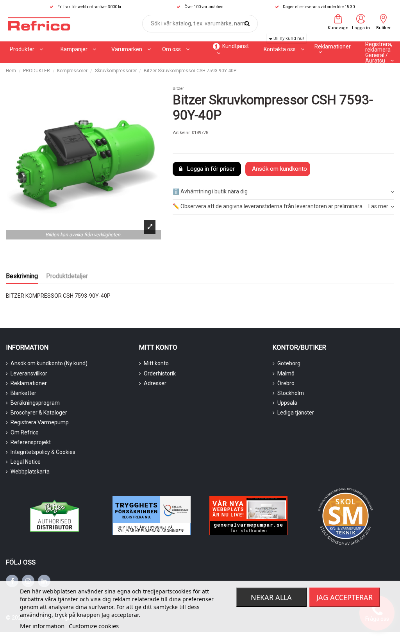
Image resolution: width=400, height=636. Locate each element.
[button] (78, 49)
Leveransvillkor (29, 373)
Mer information (42, 626)
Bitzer (178, 88)
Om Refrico (25, 432)
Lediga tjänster (295, 412)
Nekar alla (271, 597)
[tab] (283, 192)
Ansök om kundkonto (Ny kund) (49, 363)
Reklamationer (29, 383)
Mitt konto (156, 363)
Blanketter (23, 393)
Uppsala (287, 403)
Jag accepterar (344, 597)
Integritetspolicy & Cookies (43, 452)
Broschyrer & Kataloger (39, 412)
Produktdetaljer (67, 276)
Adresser (155, 383)
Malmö (286, 373)
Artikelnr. (182, 132)
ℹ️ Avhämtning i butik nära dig (210, 191)
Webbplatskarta (30, 471)
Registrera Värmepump (40, 422)
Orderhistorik (160, 373)
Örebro (286, 383)
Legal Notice (26, 462)
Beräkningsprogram (35, 403)
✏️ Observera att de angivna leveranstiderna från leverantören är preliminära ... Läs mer (280, 206)
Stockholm (290, 393)
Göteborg (288, 363)
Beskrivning (22, 276)
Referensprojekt (31, 442)
